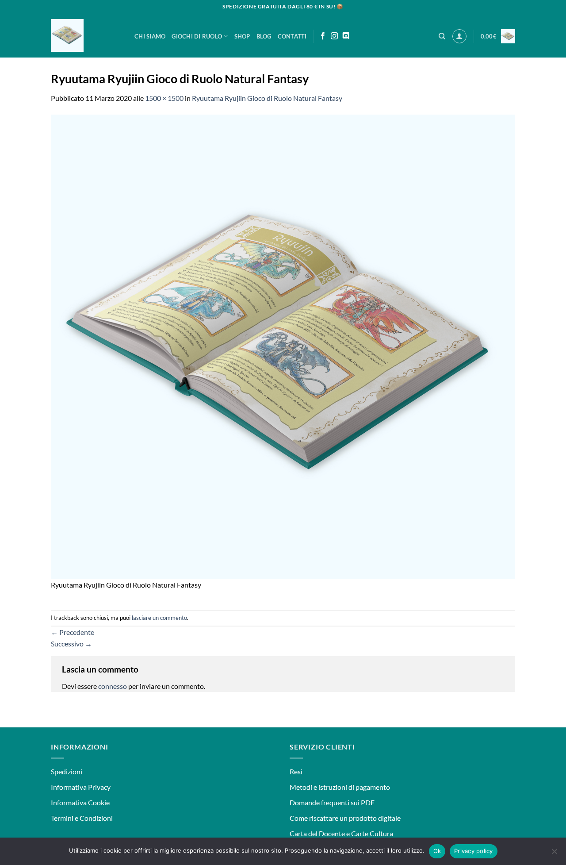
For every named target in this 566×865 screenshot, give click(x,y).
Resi (296, 771)
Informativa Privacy (81, 787)
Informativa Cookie (80, 802)
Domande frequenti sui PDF (332, 802)
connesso (112, 686)
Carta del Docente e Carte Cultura (341, 833)
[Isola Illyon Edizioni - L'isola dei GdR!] (86, 35)
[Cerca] (442, 36)
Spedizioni (66, 771)
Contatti (292, 36)
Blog (264, 36)
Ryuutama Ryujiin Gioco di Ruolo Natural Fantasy (267, 98)
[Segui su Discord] (345, 36)
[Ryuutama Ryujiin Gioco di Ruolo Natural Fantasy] (283, 346)
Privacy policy (473, 850)
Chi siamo (149, 36)
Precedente (72, 632)
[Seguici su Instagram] (334, 36)
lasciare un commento (159, 617)
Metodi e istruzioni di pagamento (340, 787)
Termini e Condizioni (82, 818)
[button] (459, 36)
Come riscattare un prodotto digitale (345, 818)
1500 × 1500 (164, 98)
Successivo (71, 643)
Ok (437, 850)
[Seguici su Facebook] (322, 36)
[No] (554, 854)
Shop (242, 36)
